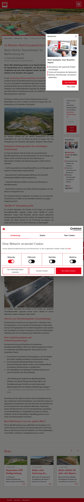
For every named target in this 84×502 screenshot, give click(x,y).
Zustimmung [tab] (15, 235)
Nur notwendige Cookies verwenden (15, 271)
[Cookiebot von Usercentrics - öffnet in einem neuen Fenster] (71, 229)
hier (69, 249)
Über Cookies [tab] (69, 235)
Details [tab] (42, 235)
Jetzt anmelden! (70, 82)
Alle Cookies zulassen (69, 271)
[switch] (32, 261)
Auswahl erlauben (42, 271)
